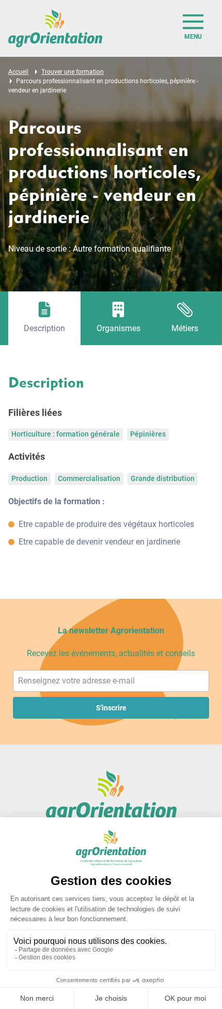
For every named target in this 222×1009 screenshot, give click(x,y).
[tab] (44, 318)
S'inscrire (111, 708)
